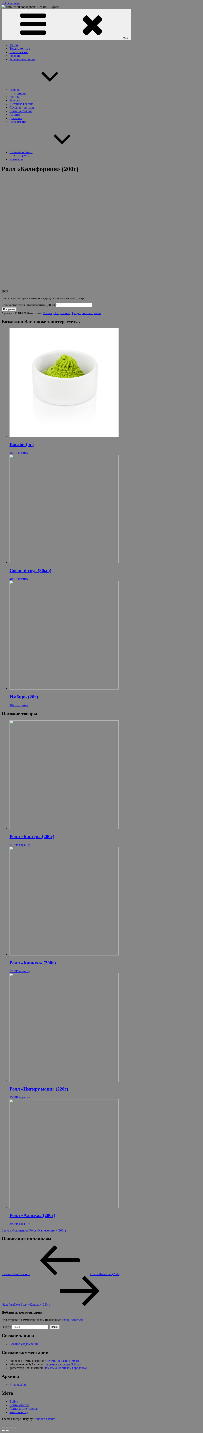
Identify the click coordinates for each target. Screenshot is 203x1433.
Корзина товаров (21, 111)
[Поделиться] (7, 1427)
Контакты (16, 159)
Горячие (15, 55)
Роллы (21, 93)
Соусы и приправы (22, 107)
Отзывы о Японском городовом (65, 1368)
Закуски (15, 100)
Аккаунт (23, 155)
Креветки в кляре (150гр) (62, 1360)
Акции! (15, 114)
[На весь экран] (11, 1427)
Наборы (15, 89)
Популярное (62, 313)
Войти (14, 1401)
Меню (14, 45)
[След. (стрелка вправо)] (7, 1430)
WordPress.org (19, 1412)
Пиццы (14, 96)
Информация (18, 121)
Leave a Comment (34, 1230)
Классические (19, 52)
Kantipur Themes (44, 1419)
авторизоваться (72, 1319)
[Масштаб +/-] (15, 1427)
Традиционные (20, 48)
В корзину (9, 309)
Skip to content (11, 3)
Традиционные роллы (86, 313)
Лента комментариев (24, 1408)
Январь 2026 (18, 1384)
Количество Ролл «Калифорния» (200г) (28, 305)
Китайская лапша (21, 104)
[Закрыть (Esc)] (3, 1427)
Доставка (16, 118)
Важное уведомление (24, 1344)
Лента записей (19, 1405)
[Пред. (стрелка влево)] (3, 1430)
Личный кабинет (21, 152)
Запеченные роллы (22, 59)
